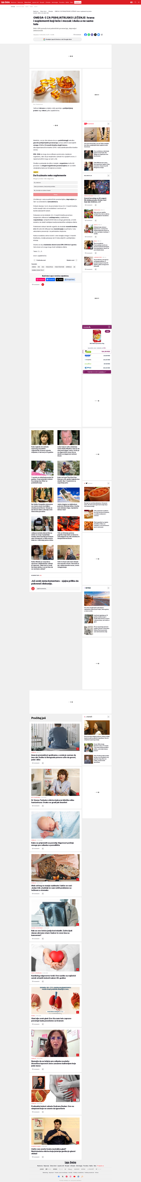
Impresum (51, 1172)
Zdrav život (43, 11)
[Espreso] (55, 1169)
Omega (34, 267)
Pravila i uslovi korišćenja (61, 1172)
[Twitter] (62, 1176)
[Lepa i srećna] (5, 2)
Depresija (69, 267)
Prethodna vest (41, 260)
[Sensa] (83, 1169)
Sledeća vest (70, 260)
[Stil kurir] (65, 1169)
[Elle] (61, 1169)
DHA (43, 267)
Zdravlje (50, 11)
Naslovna (35, 11)
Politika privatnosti (89, 1172)
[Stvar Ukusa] (98, 1169)
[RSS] (82, 1176)
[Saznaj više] (108, 123)
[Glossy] (70, 1169)
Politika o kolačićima (78, 1172)
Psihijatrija (49, 267)
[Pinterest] (66, 1176)
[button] (77, 34)
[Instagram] (70, 1176)
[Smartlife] (76, 1169)
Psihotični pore (59, 267)
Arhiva (96, 1172)
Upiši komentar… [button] (42, 588)
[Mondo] (48, 1169)
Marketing (45, 1172)
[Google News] (78, 1176)
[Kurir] (42, 1169)
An (74, 267)
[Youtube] (74, 1176)
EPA (39, 267)
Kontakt (70, 1172)
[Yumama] (90, 1169)
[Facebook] (58, 1176)
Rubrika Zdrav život (38, 270)
